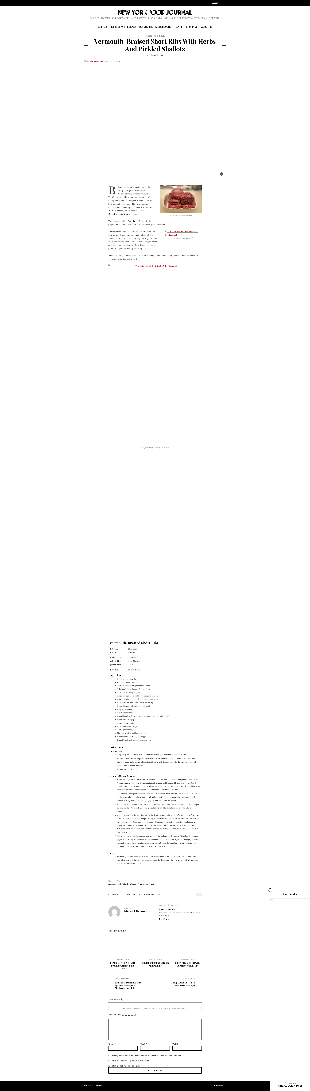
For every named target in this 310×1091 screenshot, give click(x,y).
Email (143, 1044)
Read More (164, 919)
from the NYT (134, 221)
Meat (119, 883)
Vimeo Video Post (167, 909)
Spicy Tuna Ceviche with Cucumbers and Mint (187, 964)
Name (111, 1044)
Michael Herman (156, 55)
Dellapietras (113, 214)
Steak (151, 883)
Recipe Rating (114, 1014)
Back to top (219, 1086)
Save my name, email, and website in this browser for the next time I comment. (146, 1055)
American (112, 883)
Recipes (148, 36)
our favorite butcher (128, 214)
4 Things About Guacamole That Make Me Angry (182, 982)
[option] (122, 953)
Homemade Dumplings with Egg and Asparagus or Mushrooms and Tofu (128, 983)
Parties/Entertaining (129, 883)
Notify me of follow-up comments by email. (130, 1060)
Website (176, 1044)
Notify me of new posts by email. (125, 1065)
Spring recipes (143, 883)
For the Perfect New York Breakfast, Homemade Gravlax (122, 965)
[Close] (270, 890)
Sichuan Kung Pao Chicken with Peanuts (155, 964)
